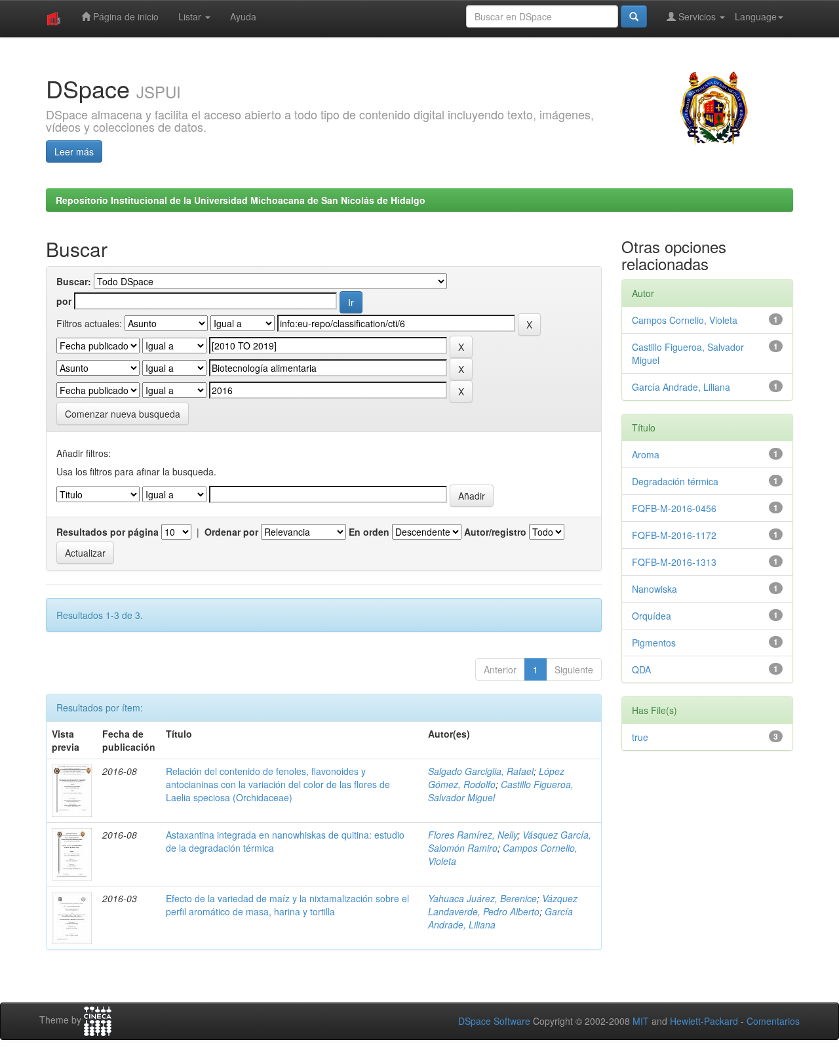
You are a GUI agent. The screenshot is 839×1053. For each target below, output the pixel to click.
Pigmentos (654, 642)
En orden (369, 531)
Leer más (74, 151)
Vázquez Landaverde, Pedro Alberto (502, 905)
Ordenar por (231, 531)
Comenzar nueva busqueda (122, 413)
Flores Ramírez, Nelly (472, 834)
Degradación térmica (675, 481)
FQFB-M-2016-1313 (674, 561)
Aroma (645, 454)
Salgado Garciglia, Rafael (481, 771)
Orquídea (651, 615)
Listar (191, 16)
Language (756, 16)
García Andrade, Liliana (681, 386)
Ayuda (243, 16)
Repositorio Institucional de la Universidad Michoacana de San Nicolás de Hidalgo (240, 200)
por (63, 301)
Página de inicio (124, 16)
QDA (641, 669)
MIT (641, 1020)
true (640, 737)
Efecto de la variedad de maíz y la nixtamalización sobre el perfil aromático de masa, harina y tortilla (287, 905)
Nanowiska (654, 588)
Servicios (697, 16)
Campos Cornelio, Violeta (684, 320)
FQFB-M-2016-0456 (674, 508)
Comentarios (773, 1020)
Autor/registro (495, 531)
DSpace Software (494, 1020)
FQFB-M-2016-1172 (674, 535)
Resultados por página (107, 531)
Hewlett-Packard (704, 1020)
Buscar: (73, 281)
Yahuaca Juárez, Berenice (482, 898)
